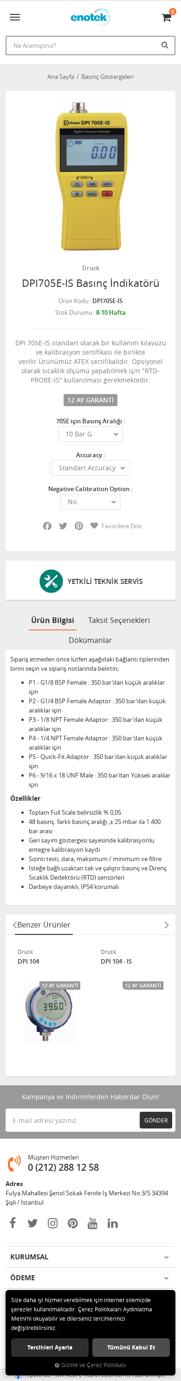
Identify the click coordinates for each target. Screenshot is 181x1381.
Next (167, 924)
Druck (90, 268)
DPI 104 (28, 962)
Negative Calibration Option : (90, 489)
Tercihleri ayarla (49, 1347)
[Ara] (166, 44)
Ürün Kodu (73, 301)
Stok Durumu (73, 312)
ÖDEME (22, 1278)
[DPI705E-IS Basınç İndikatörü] (90, 176)
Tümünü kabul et (131, 1347)
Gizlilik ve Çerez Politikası (93, 1365)
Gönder (156, 1120)
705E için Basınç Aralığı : (90, 421)
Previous (14, 924)
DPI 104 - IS (116, 962)
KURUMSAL (29, 1257)
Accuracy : (90, 455)
